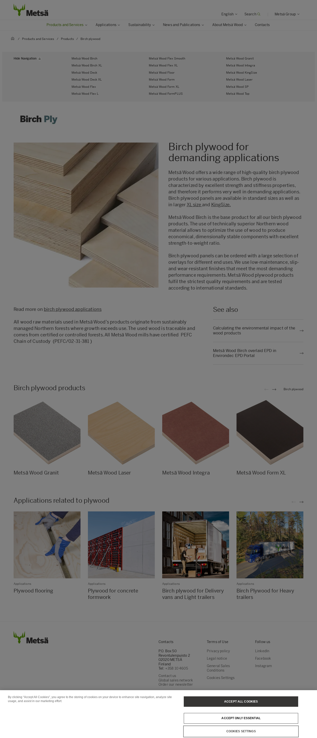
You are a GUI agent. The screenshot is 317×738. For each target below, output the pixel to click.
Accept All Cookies (241, 701)
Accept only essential (241, 718)
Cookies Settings (241, 731)
